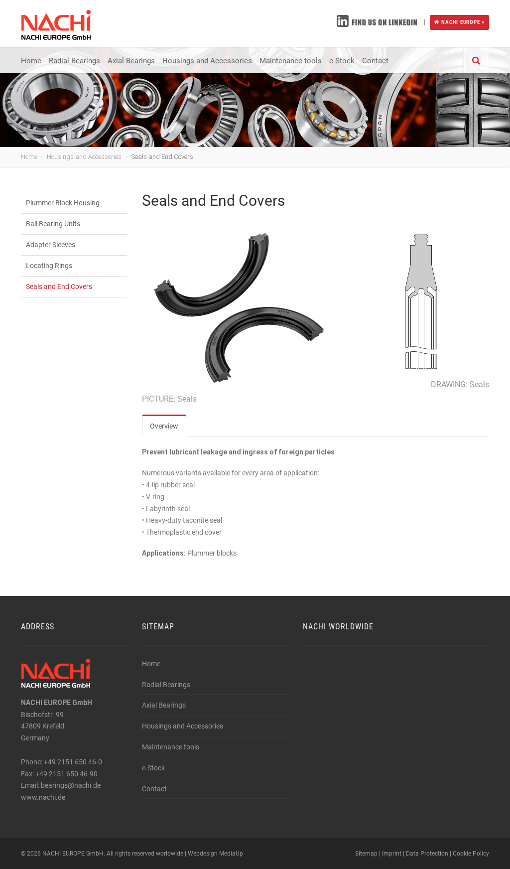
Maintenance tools (290, 60)
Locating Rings (49, 266)
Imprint (391, 853)
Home (31, 60)
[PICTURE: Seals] (240, 308)
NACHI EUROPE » (462, 22)
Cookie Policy (471, 853)
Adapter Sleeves (50, 245)
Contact (375, 60)
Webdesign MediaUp (215, 853)
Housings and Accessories (207, 60)
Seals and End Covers (59, 286)
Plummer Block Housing (63, 203)
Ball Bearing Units (53, 224)
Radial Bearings (74, 60)
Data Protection (427, 853)
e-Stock (342, 60)
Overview (164, 426)
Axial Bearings (131, 60)
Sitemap (366, 853)
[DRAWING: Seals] (421, 301)
